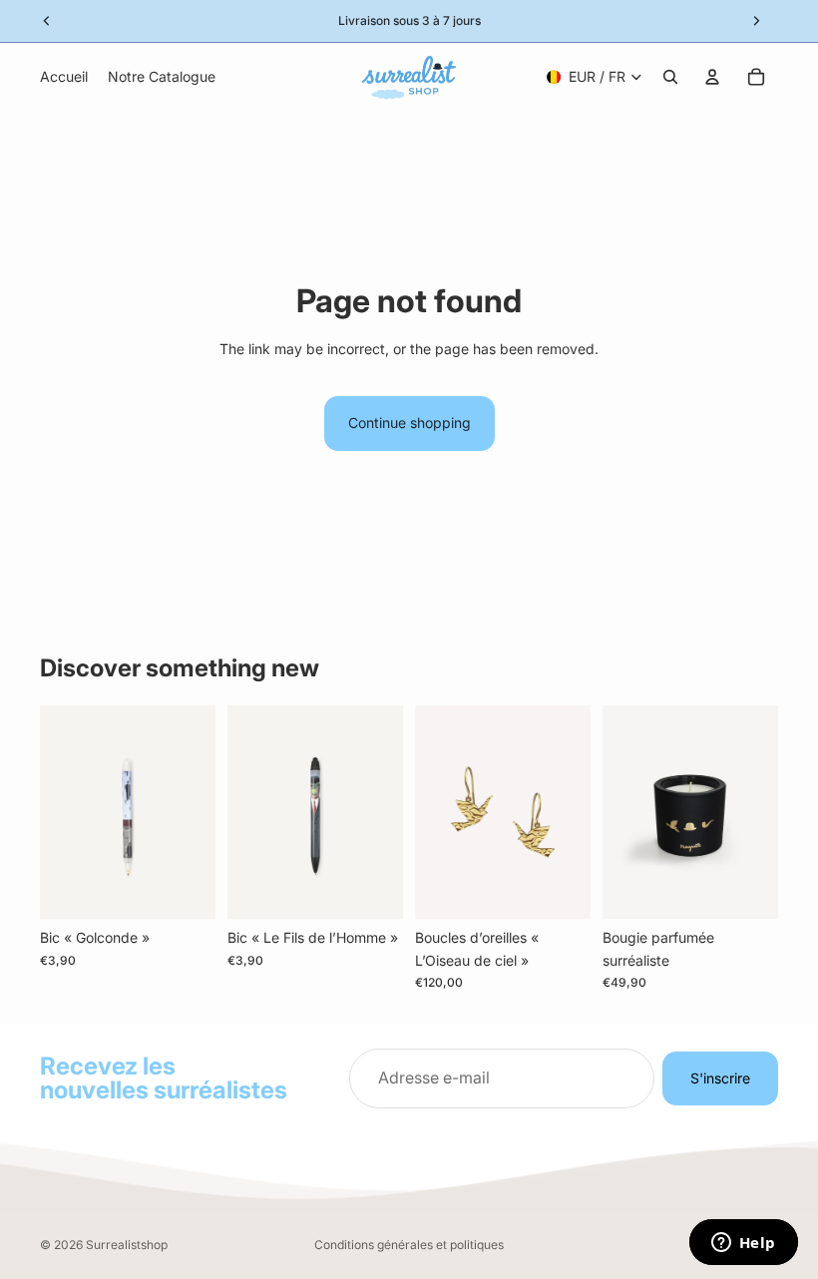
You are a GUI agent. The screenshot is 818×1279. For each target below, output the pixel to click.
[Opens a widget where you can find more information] (743, 1244)
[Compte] (712, 77)
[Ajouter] (185, 888)
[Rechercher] (670, 77)
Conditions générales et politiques (409, 1244)
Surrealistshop (127, 1244)
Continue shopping (409, 422)
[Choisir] (560, 888)
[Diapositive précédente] (437, 812)
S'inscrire (720, 1077)
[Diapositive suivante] (569, 812)
